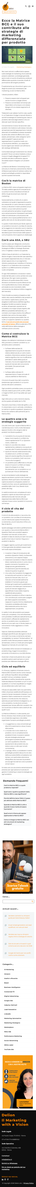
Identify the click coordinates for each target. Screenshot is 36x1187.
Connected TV (9, 992)
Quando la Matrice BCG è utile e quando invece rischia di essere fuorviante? (15, 807)
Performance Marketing (13, 1036)
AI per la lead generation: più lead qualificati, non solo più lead (20, 926)
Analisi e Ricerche (11, 978)
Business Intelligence (12, 987)
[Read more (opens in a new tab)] (29, 6)
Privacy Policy (29, 1183)
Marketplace (8, 1027)
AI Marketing (9, 969)
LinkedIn (7, 1014)
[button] (26, 6)
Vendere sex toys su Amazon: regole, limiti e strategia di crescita (20, 935)
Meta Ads (7, 1032)
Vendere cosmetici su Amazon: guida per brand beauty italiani (19, 917)
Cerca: (32, 901)
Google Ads (8, 1000)
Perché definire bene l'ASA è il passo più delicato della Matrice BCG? (17, 799)
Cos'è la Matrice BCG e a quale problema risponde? (14, 786)
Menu (32, 6)
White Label (8, 1045)
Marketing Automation (12, 1018)
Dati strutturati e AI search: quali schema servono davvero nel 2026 (20, 945)
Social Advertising (11, 1040)
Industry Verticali (10, 1005)
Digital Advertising (11, 996)
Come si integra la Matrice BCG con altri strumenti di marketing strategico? (16, 822)
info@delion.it (7, 1159)
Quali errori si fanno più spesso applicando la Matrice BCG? (15, 814)
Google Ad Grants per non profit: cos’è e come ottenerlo (19, 954)
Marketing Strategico (24, 67)
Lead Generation (10, 1009)
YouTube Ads (9, 1049)
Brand (6, 983)
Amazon (7, 974)
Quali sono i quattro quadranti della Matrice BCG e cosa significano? (17, 793)
